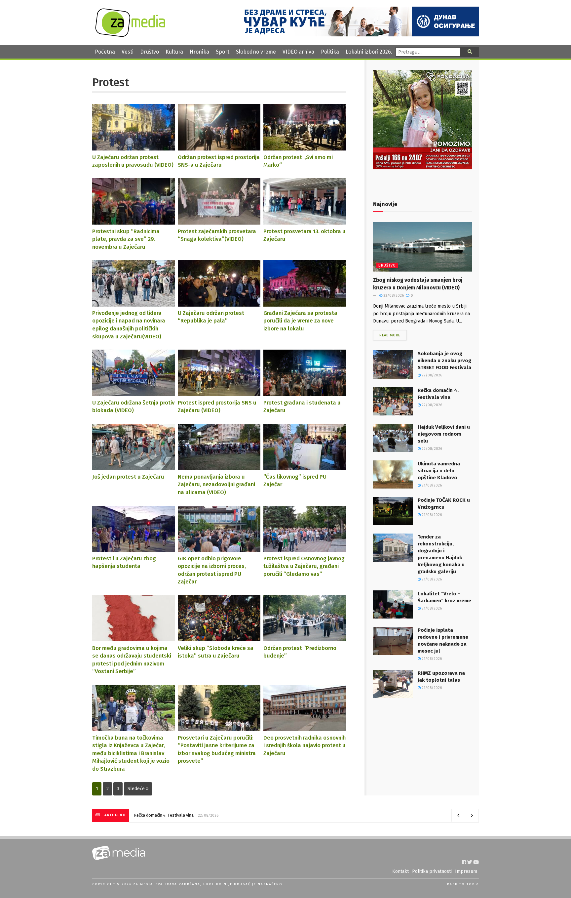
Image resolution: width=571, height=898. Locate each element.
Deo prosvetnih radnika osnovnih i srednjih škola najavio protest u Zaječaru (304, 745)
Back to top (461, 884)
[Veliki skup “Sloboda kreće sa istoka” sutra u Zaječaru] (219, 638)
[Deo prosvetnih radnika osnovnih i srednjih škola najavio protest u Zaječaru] (304, 728)
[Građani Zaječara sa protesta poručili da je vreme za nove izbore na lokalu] (304, 303)
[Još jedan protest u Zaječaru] (133, 467)
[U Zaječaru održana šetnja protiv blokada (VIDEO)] (133, 393)
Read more (389, 335)
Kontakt (400, 871)
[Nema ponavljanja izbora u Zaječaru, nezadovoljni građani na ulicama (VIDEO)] (219, 467)
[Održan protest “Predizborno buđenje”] (304, 638)
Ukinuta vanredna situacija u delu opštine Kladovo (439, 471)
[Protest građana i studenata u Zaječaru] (304, 393)
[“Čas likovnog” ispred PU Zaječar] (304, 467)
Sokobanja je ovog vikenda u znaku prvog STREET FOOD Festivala (444, 360)
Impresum (466, 871)
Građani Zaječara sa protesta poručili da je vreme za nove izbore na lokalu (300, 321)
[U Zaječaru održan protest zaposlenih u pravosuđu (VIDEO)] (133, 147)
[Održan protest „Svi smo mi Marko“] (304, 147)
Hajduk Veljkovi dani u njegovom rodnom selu (444, 434)
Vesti (127, 52)
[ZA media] (130, 35)
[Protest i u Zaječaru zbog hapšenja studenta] (133, 548)
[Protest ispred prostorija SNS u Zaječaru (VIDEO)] (219, 393)
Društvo (149, 52)
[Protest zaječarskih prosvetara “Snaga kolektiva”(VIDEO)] (219, 221)
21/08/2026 (431, 485)
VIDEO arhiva (298, 52)
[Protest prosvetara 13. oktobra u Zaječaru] (304, 221)
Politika (330, 52)
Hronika (199, 52)
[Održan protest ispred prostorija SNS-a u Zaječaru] (219, 147)
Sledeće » (138, 788)
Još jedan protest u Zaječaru (128, 476)
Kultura (174, 52)
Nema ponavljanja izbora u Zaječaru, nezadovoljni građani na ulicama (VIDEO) (216, 484)
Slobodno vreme (256, 52)
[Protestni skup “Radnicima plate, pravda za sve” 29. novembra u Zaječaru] (133, 221)
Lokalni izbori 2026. (369, 52)
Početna (105, 52)
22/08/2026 (393, 295)
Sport (222, 52)
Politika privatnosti (432, 871)
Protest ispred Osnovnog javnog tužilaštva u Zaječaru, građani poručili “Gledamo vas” (304, 566)
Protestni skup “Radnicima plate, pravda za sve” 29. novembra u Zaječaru (126, 239)
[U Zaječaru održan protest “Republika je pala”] (219, 303)
